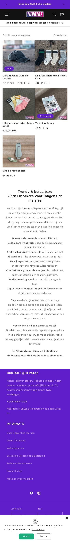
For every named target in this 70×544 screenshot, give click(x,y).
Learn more (38, 529)
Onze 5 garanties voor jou (21, 432)
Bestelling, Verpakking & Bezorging (26, 455)
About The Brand (16, 440)
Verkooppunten (15, 448)
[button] (7, 14)
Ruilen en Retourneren (19, 463)
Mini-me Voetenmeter (14, 171)
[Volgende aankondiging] (63, 4)
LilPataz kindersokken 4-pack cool (51, 77)
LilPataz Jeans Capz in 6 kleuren (15, 77)
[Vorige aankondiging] (6, 4)
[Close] (67, 518)
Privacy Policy (14, 470)
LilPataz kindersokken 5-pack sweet (18, 124)
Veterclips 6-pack (44, 123)
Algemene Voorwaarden (20, 478)
